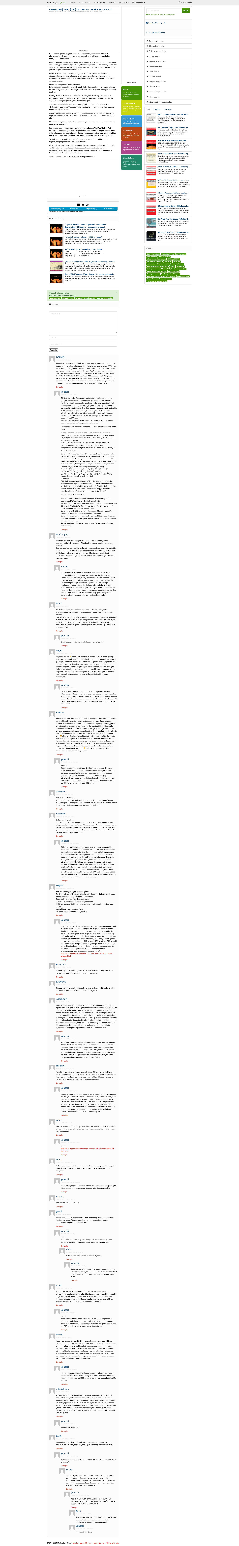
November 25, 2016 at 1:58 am (65, 1123)
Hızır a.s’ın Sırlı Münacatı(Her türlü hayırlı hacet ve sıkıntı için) (184, 141)
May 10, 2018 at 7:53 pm (68, 569)
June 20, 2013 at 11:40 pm (69, 1369)
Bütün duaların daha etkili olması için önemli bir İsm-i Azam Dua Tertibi (188, 206)
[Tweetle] (83, 205)
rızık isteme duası (183, 276)
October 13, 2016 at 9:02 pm (84, 1514)
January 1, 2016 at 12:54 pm (74, 1252)
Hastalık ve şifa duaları (157, 61)
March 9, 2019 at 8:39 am (63, 360)
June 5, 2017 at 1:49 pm (63, 967)
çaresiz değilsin (55, 298)
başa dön (75, 209)
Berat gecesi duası (153, 274)
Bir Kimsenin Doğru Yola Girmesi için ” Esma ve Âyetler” (181, 128)
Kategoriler (139, 2)
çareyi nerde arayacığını (105, 298)
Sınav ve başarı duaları (157, 92)
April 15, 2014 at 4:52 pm (68, 1312)
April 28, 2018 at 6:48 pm (68, 638)
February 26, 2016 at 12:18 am (65, 1199)
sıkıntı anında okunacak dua (156, 259)
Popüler (157, 110)
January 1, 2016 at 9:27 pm (79, 1266)
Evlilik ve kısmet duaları (157, 51)
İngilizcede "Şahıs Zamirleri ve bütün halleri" (84, 249)
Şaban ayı (176, 261)
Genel (62, 11)
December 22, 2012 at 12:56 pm (65, 1438)
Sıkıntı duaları (154, 87)
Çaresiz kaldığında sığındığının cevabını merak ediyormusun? (84, 11)
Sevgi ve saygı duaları (157, 82)
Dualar (72, 2)
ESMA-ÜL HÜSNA (173, 259)
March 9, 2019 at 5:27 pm (68, 394)
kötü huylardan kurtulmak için (157, 276)
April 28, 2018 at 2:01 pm (63, 606)
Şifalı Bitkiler (124, 2)
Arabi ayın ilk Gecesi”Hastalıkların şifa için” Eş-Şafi (179, 232)
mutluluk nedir (152, 256)
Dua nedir (172, 276)
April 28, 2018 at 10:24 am (64, 653)
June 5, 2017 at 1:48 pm (63, 984)
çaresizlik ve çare (67, 298)
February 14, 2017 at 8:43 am (69, 1090)
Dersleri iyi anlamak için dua (170, 274)
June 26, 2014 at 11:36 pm (64, 1214)
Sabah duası (161, 264)
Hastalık (112, 2)
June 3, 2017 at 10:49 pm (63, 1001)
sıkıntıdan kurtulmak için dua (156, 271)
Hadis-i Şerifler (99, 2)
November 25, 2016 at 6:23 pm (70, 1142)
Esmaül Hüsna (84, 2)
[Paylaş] (79, 205)
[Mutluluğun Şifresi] (56, 2)
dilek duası (165, 254)
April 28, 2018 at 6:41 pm (68, 688)
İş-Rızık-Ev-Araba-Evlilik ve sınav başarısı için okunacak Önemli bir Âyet (188, 180)
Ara (186, 11)
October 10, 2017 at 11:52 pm (65, 888)
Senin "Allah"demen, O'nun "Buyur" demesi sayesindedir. (89, 274)
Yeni (148, 110)
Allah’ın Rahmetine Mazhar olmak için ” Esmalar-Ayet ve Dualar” (185, 167)
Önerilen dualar (154, 77)
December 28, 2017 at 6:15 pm (65, 816)
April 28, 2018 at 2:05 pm (63, 537)
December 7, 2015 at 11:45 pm (80, 1495)
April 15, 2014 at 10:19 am (64, 1288)
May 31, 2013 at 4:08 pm (68, 1424)
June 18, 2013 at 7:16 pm (63, 1337)
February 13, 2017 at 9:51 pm (64, 1068)
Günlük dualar (154, 56)
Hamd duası (171, 264)
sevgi (172, 254)
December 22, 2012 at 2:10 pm (70, 1456)
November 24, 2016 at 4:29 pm (65, 1162)
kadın (172, 266)
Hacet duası (156, 254)
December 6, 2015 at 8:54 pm (74, 1472)
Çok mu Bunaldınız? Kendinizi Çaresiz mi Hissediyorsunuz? (90, 262)
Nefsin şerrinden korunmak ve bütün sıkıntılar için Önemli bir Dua (185, 114)
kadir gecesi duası (153, 269)
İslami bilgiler (129, 158)
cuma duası (151, 264)
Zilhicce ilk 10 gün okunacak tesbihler (173, 269)
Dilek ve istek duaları (156, 46)
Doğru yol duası (173, 271)
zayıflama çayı (181, 254)
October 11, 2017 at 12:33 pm (70, 922)
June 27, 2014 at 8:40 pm (68, 1234)
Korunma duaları (155, 66)
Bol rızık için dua (164, 256)
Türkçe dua (180, 266)
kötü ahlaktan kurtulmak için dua (158, 266)
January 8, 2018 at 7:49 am (64, 715)
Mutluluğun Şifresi (54, 11)
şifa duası (180, 264)
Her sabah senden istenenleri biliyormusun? (83, 237)
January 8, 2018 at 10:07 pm (69, 762)
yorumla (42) (92, 209)
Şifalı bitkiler (128, 131)
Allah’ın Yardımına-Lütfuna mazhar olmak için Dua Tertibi (182, 193)
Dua (148, 254)
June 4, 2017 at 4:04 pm (68, 1039)
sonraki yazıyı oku (58, 209)
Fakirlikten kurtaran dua (155, 261)
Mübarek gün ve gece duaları (160, 102)
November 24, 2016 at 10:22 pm (70, 1182)
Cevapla (59, 387)
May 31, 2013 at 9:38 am (63, 1391)
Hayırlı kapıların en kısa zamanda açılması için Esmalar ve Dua (184, 154)
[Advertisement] (83, 32)
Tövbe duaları (154, 97)
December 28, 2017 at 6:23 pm (65, 794)
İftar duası (168, 261)
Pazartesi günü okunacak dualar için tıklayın (161, 14)
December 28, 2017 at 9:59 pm (70, 843)
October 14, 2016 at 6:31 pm (84, 1528)
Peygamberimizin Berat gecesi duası (159, 279)
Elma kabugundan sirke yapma (62, 295)
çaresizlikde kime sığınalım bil (85, 298)
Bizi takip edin (186, 2)
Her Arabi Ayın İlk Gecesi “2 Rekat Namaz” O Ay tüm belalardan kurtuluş (188, 219)
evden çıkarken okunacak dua (157, 281)
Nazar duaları (153, 71)
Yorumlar (167, 110)
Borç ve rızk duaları (156, 41)
